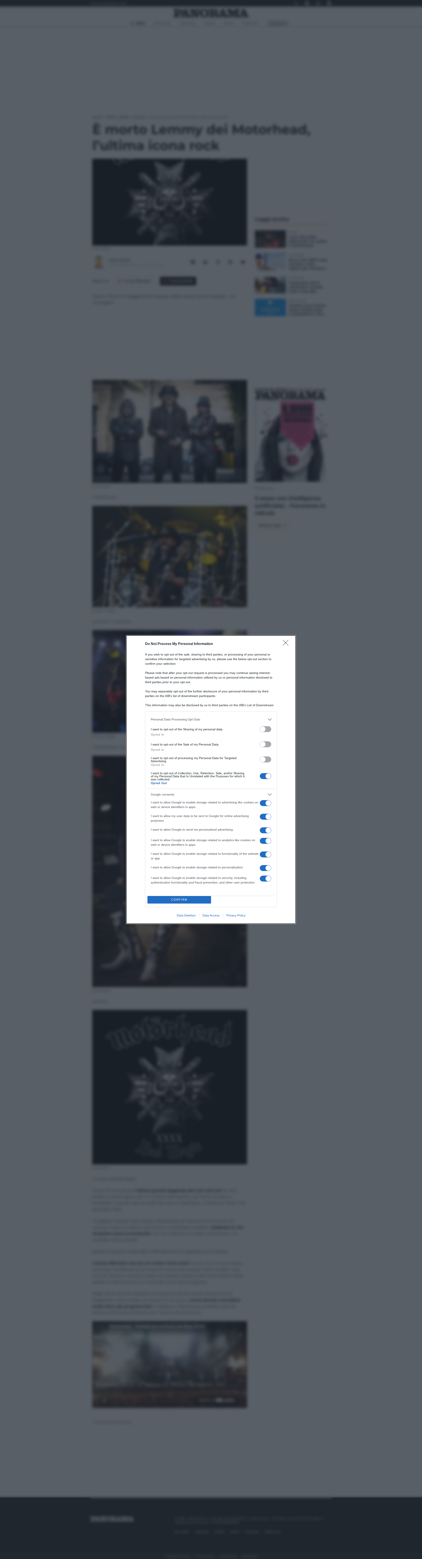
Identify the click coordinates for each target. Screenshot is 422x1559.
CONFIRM (179, 899)
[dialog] (211, 780)
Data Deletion (186, 915)
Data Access (211, 915)
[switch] (265, 729)
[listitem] (211, 719)
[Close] (287, 644)
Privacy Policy (236, 915)
